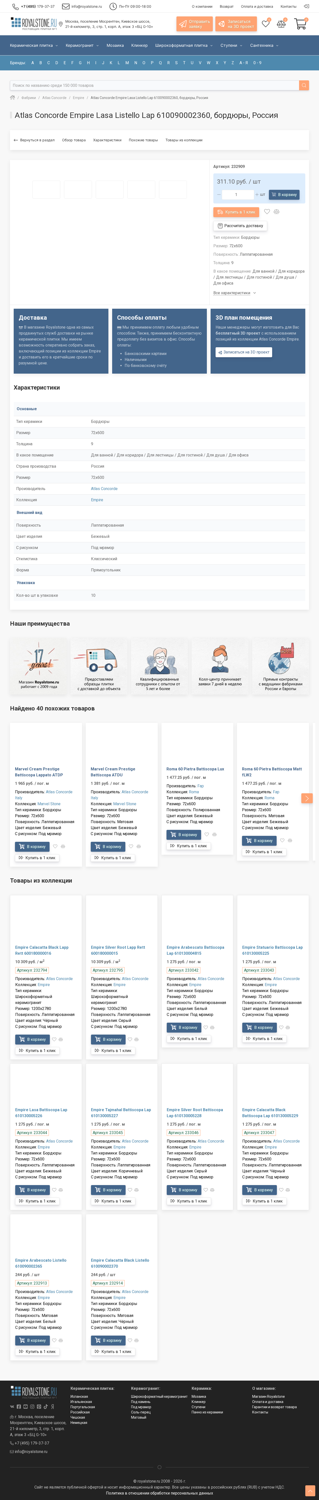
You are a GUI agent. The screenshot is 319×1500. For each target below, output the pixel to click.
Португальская (83, 1407)
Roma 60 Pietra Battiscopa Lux (195, 769)
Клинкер (199, 1402)
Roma (194, 792)
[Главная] (12, 98)
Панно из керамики (207, 1412)
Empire (97, 500)
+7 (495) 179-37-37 (31, 1443)
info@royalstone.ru (30, 1451)
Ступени (198, 1407)
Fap (200, 786)
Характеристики (107, 140)
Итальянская (81, 1402)
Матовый (138, 1417)
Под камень (141, 1402)
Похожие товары (143, 140)
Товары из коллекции (183, 140)
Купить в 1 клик (239, 212)
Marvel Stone (49, 803)
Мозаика (199, 1397)
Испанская (79, 1397)
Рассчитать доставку (243, 225)
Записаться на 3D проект (246, 352)
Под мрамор (141, 1407)
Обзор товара (74, 140)
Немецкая (79, 1423)
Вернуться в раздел (37, 140)
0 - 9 (257, 62)
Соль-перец (141, 1412)
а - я (243, 62)
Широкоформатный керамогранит (159, 1397)
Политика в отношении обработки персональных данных (159, 1493)
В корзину (287, 194)
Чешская (78, 1417)
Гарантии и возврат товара (274, 1407)
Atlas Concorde (104, 488)
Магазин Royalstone (268, 1397)
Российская (80, 1412)
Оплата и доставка (267, 1402)
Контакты (260, 1412)
